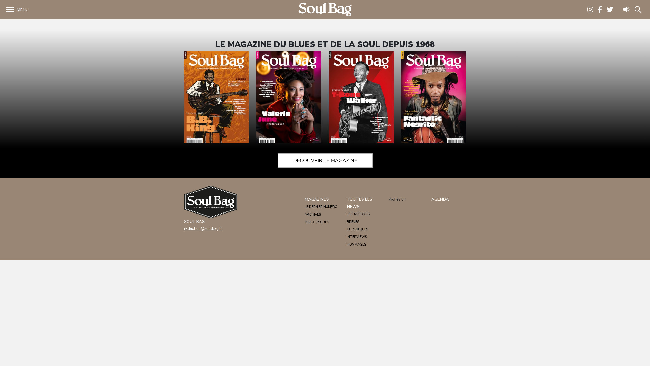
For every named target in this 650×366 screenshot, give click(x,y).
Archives (313, 214)
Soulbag (325, 10)
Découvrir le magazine (325, 160)
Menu (23, 10)
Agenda (440, 199)
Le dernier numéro (321, 207)
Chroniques (357, 229)
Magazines (317, 199)
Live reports (358, 214)
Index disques (317, 222)
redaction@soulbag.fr (203, 228)
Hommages (356, 244)
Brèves (353, 222)
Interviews (357, 237)
